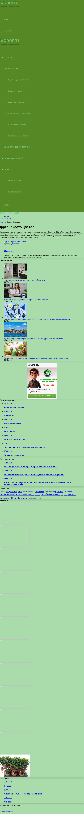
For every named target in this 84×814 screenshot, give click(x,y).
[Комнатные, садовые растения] (9, 7)
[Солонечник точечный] (17, 707)
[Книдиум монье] (14, 638)
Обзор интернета (14, 192)
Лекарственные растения (18, 136)
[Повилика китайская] (15, 615)
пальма (71, 495)
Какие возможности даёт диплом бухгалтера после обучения (27, 300)
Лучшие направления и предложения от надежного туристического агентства (33, 339)
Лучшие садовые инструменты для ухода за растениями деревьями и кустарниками (36, 358)
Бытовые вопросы (15, 181)
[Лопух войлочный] (15, 523)
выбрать (17, 491)
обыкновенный (23, 494)
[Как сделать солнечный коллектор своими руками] (15, 684)
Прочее (7, 169)
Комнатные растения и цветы (19, 113)
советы (38, 498)
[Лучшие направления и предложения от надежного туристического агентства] (15, 337)
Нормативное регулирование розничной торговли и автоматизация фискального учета (37, 319)
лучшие (59, 491)
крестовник (31, 491)
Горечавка (2, 491)
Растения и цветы (12, 69)
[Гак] (15, 730)
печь (75, 495)
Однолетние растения (16, 91)
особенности (49, 494)
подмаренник (4, 498)
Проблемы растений (13, 158)
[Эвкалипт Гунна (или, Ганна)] (17, 753)
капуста (25, 491)
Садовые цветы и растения (18, 80)
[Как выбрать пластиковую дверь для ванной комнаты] (15, 278)
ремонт (32, 498)
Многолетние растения (17, 125)
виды (9, 491)
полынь (14, 497)
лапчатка (39, 491)
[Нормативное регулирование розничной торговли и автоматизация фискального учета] (15, 317)
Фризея (8, 251)
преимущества (25, 498)
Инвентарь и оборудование (17, 147)
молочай (68, 491)
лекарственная (50, 491)
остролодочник (63, 495)
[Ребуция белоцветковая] (15, 546)
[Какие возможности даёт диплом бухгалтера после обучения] (15, 298)
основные (37, 495)
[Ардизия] (15, 776)
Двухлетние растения (16, 102)
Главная (3, 222)
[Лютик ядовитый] (15, 569)
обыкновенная (7, 494)
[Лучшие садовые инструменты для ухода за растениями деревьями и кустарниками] (15, 356)
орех (32, 495)
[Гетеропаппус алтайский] (14, 661)
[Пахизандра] (17, 592)
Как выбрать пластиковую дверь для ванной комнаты (24, 280)
